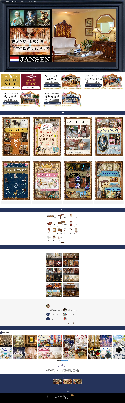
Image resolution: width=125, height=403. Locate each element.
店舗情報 (22, 1)
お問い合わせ (64, 397)
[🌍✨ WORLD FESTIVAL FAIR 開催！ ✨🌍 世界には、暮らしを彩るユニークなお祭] (44, 341)
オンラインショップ (17, 1)
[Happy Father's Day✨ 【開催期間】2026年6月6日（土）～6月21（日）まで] (119, 353)
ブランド (48, 395)
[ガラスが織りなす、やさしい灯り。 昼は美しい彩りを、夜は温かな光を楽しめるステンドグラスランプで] (94, 353)
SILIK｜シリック (65, 281)
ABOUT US (28, 1)
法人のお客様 (32, 1)
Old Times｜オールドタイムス (50, 266)
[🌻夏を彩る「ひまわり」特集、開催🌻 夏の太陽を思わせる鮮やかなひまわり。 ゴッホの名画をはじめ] (31, 341)
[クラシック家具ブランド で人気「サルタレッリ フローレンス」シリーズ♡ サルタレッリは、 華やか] (56, 353)
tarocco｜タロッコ (65, 266)
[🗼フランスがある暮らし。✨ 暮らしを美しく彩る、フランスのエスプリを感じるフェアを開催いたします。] (81, 341)
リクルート (38, 1)
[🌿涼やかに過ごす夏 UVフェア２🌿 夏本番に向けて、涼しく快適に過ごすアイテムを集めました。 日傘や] (119, 341)
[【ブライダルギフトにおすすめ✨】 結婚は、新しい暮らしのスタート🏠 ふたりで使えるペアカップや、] (69, 353)
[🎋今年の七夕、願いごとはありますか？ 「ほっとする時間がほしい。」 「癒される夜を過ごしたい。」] (106, 341)
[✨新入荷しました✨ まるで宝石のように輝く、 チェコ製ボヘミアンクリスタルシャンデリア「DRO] (19, 353)
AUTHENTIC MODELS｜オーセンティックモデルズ (52, 281)
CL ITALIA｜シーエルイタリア (66, 296)
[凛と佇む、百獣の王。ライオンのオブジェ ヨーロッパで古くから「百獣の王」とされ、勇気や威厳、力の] (6, 341)
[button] (62, 35)
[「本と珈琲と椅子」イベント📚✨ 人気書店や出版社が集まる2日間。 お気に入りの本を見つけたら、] (81, 353)
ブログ (56, 395)
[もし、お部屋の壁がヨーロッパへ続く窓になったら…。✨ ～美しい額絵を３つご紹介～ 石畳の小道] (19, 341)
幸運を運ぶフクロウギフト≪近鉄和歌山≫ (72, 310)
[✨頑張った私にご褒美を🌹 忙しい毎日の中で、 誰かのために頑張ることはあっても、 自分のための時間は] (31, 353)
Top (123, 401)
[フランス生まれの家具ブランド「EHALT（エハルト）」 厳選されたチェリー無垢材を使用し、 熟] (56, 341)
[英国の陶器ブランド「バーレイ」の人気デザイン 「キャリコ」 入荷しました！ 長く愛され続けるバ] (69, 341)
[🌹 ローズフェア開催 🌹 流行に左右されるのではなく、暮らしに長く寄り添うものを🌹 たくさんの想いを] (44, 353)
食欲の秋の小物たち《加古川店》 (71, 314)
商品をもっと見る (62, 243)
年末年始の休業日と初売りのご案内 (54, 314)
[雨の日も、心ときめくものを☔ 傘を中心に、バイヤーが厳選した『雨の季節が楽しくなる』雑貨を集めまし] (106, 353)
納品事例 (35, 1)
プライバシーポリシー (65, 398)
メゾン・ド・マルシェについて (58, 396)
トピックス (25, 1)
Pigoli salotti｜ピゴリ (49, 296)
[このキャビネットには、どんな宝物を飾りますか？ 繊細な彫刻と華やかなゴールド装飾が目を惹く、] (94, 341)
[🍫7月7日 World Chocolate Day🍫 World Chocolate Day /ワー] (6, 353)
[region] (62, 35)
